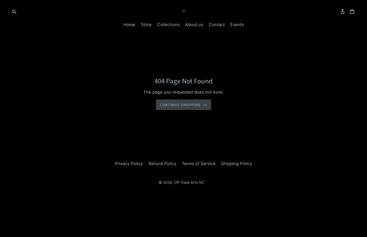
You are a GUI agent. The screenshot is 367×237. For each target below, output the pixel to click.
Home (129, 24)
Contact (217, 24)
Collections (168, 24)
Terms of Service (199, 163)
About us (194, 24)
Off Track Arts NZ (189, 182)
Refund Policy (162, 163)
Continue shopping (180, 104)
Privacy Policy (129, 163)
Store (146, 24)
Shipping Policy (236, 163)
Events (237, 24)
